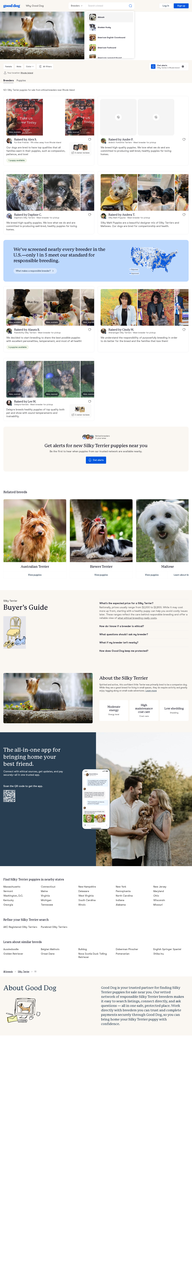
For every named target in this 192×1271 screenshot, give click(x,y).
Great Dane (48, 953)
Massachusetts (11, 886)
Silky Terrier (23, 971)
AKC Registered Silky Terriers (20, 927)
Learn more (151, 690)
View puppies (35, 575)
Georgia (8, 904)
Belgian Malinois (50, 949)
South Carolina (87, 900)
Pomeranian (122, 953)
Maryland (158, 891)
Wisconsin (159, 900)
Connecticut (48, 886)
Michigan (46, 900)
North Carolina (124, 895)
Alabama (121, 904)
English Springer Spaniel (167, 949)
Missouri (158, 904)
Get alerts (98, 460)
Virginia (45, 895)
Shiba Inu (158, 953)
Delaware (83, 891)
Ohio (156, 895)
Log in (166, 6)
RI (35, 971)
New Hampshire (87, 886)
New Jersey (159, 886)
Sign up (181, 6)
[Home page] (11, 6)
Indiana (120, 900)
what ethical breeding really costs (137, 618)
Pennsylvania (123, 891)
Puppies (21, 80)
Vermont (8, 891)
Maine (44, 891)
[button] (24, 117)
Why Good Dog (35, 5)
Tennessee (47, 904)
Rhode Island (27, 73)
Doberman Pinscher (127, 949)
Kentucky (8, 900)
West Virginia (86, 895)
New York (121, 886)
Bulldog (82, 949)
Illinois (81, 904)
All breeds (8, 971)
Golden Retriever (13, 953)
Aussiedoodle (11, 949)
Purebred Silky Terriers (54, 927)
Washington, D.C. (13, 895)
